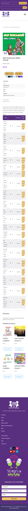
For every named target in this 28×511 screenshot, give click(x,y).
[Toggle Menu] (25, 14)
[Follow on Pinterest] (14, 451)
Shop (2, 420)
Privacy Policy (4, 435)
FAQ (2, 441)
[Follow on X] (14, 448)
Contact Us (3, 443)
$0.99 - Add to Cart (23, 126)
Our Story (3, 414)
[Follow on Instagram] (17, 448)
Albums (7, 27)
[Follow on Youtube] (11, 451)
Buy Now (18, 73)
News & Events (4, 422)
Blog (2, 428)
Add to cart (9, 73)
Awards (3, 431)
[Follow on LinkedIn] (17, 451)
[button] (23, 35)
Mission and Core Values (6, 425)
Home (4, 27)
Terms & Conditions (5, 438)
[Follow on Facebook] (11, 448)
